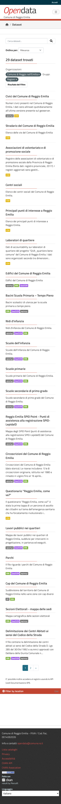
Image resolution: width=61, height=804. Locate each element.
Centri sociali (14, 185)
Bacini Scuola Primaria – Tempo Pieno (29, 295)
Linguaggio (7, 789)
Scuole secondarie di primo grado (27, 391)
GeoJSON (24, 285)
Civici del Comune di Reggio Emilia (27, 96)
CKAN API (7, 763)
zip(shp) (9, 115)
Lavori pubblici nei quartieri (23, 528)
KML (16, 285)
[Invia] (51, 41)
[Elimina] (39, 74)
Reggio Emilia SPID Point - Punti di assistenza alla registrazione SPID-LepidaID (28, 420)
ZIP (7, 599)
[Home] (7, 24)
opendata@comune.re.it (30, 743)
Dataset (17, 24)
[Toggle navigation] (56, 12)
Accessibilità (8, 758)
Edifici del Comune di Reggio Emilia (28, 273)
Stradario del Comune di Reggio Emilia (30, 125)
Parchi (10, 557)
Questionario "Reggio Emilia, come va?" (28, 493)
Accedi (55, 2)
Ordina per (11, 50)
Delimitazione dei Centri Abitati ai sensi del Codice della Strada (27, 633)
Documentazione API (19, 682)
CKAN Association (11, 767)
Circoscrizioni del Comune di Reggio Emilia (28, 455)
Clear (56, 691)
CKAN (7, 780)
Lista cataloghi (9, 749)
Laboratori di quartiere (20, 240)
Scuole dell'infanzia (18, 343)
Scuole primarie (15, 368)
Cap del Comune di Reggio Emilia (26, 583)
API (51, 679)
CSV (16, 115)
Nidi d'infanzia (15, 321)
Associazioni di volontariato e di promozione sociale (26, 149)
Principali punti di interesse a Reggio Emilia (29, 212)
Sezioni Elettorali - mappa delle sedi (29, 609)
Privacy (6, 754)
